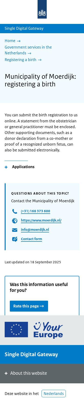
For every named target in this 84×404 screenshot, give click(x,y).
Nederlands (54, 393)
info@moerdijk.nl (35, 229)
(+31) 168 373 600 (35, 211)
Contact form (31, 239)
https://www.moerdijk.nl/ (41, 220)
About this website (28, 373)
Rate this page (26, 306)
